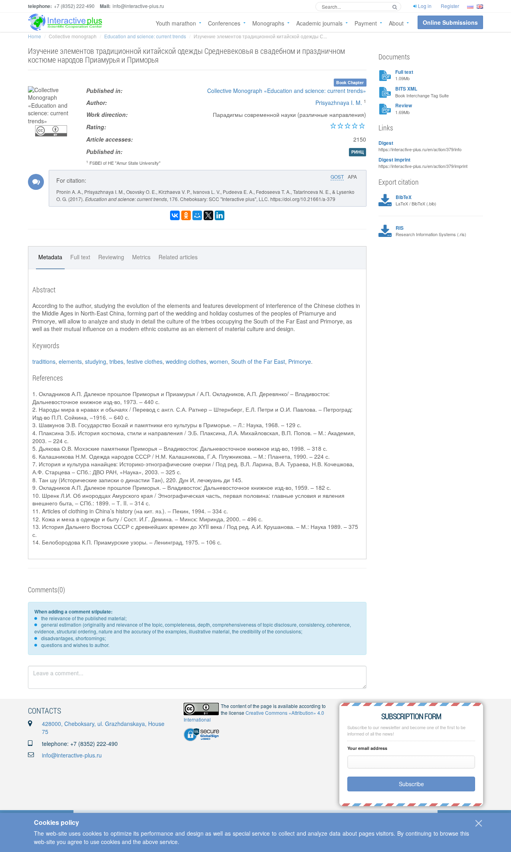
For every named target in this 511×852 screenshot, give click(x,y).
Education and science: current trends (145, 36)
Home (34, 36)
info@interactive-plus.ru (72, 755)
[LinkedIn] (219, 215)
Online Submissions (450, 22)
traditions (43, 361)
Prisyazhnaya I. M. (338, 102)
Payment (366, 23)
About (396, 23)
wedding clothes (186, 361)
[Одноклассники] (186, 215)
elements (70, 361)
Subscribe (411, 784)
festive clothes (144, 361)
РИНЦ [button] (357, 152)
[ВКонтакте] (175, 215)
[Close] (478, 823)
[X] (208, 215)
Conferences (224, 23)
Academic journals (319, 23)
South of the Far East (258, 361)
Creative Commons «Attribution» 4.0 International (254, 716)
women (219, 361)
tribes (116, 361)
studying (95, 361)
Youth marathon (176, 23)
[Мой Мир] (197, 215)
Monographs (268, 23)
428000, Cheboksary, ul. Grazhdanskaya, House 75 (103, 728)
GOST (337, 176)
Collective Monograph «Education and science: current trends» (286, 91)
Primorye (299, 361)
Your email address (367, 748)
